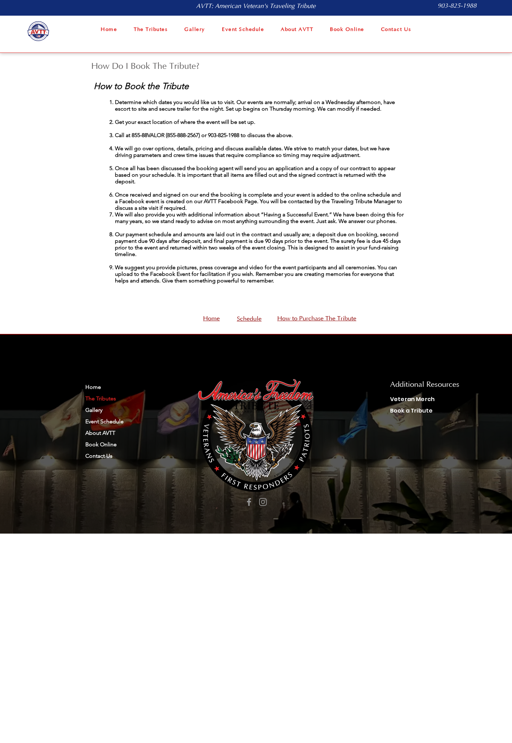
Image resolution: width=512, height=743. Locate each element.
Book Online (101, 444)
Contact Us (99, 456)
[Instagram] (263, 502)
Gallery (93, 410)
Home (93, 387)
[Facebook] (249, 502)
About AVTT (100, 433)
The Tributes (100, 398)
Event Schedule (104, 421)
